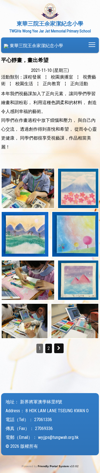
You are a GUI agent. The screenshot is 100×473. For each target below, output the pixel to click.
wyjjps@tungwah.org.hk (58, 437)
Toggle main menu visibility (92, 44)
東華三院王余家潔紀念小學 (36, 45)
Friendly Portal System (54, 466)
